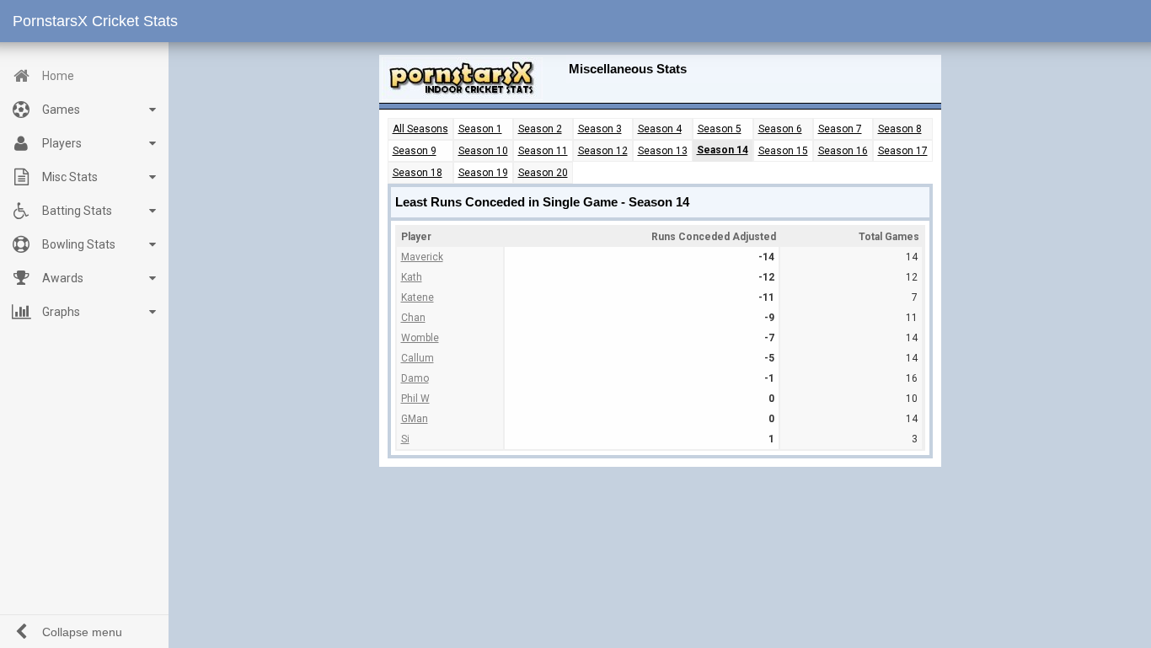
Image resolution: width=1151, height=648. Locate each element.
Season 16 (843, 151)
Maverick (422, 257)
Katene (417, 297)
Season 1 (480, 129)
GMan (414, 419)
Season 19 (483, 173)
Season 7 (840, 129)
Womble (420, 338)
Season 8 (900, 129)
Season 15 (783, 151)
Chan (413, 318)
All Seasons (420, 129)
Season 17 (903, 151)
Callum (417, 358)
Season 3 (600, 129)
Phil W (415, 398)
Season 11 (543, 151)
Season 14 (722, 150)
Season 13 (663, 151)
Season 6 (780, 129)
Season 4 (660, 129)
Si (405, 439)
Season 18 (417, 173)
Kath (411, 277)
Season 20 (543, 173)
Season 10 (483, 151)
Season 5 (719, 129)
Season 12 (603, 151)
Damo (415, 378)
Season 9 (414, 151)
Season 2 (540, 129)
